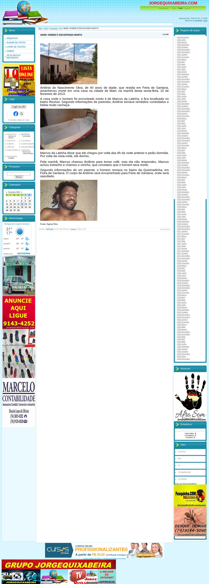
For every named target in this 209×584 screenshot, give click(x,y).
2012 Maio (181, 94)
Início (174, 8)
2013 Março (182, 118)
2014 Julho (181, 158)
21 (18, 207)
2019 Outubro (182, 312)
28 (18, 210)
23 (26, 207)
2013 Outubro (182, 135)
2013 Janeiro (182, 113)
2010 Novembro (183, 50)
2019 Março (182, 295)
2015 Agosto (182, 189)
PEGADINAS (12, 156)
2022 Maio (181, 337)
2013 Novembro (183, 138)
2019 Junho (181, 302)
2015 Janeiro (182, 172)
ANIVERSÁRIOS (27, 147)
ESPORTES (11, 134)
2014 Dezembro (183, 170)
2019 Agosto (182, 307)
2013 (46, 28)
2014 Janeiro (182, 143)
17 (30, 204)
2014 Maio (181, 153)
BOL (180, 458)
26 (11, 210)
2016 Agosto (182, 219)
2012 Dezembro (183, 111)
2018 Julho (181, 275)
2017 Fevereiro (183, 234)
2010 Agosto (182, 42)
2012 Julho (181, 99)
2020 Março (182, 324)
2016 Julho (181, 216)
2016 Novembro (183, 226)
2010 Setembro (183, 45)
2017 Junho (181, 243)
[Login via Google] (21, 113)
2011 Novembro (183, 79)
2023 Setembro (183, 347)
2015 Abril (181, 180)
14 (18, 204)
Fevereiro (54, 28)
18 (7, 207)
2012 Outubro (182, 106)
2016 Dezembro (183, 229)
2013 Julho (181, 128)
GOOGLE (182, 452)
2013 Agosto (182, 131)
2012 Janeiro (182, 84)
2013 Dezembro (183, 140)
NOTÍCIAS (25, 134)
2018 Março (182, 266)
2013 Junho (181, 126)
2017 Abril (181, 239)
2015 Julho (181, 187)
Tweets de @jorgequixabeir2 (185, 484)
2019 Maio (181, 300)
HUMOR (10, 144)
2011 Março (181, 59)
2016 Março (182, 207)
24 (30, 207)
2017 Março (182, 236)
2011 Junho (181, 67)
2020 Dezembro (183, 332)
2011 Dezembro (183, 81)
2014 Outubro (182, 165)
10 (30, 201)
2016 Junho (181, 214)
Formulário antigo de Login (18, 120)
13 (15, 204)
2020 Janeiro (182, 320)
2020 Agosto (182, 329)
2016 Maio (181, 212)
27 (15, 210)
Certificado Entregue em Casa (114, 558)
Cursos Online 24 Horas (92, 558)
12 (11, 204)
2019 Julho (181, 305)
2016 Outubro (182, 224)
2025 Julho (181, 356)
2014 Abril (181, 150)
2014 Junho (181, 155)
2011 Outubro (182, 77)
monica (73, 229)
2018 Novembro (183, 285)
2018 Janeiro (182, 261)
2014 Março (182, 148)
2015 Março (182, 177)
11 (7, 204)
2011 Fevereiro (183, 57)
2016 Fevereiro (183, 204)
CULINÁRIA (26, 141)
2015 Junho (181, 185)
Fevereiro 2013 (14, 192)
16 (26, 204)
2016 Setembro (183, 221)
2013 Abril (181, 121)
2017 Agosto (182, 248)
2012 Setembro (183, 104)
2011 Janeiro (182, 54)
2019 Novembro (183, 315)
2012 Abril (181, 91)
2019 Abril (181, 297)
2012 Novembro (183, 108)
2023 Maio (181, 342)
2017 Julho (181, 246)
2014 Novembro (183, 167)
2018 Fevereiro (183, 263)
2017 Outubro (182, 253)
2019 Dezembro (183, 317)
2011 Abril (181, 62)
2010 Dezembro (183, 52)
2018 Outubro (182, 283)
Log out (187, 8)
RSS (205, 21)
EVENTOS (11, 141)
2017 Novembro (183, 256)
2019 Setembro (183, 310)
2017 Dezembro (183, 258)
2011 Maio (181, 64)
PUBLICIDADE (12, 150)
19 (11, 207)
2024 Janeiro (182, 349)
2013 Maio (181, 123)
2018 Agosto (182, 278)
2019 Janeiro (182, 290)
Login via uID (19, 107)
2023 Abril (181, 339)
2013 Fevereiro (183, 116)
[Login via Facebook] (15, 113)
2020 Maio (181, 327)
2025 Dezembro (183, 359)
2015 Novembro (183, 197)
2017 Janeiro (182, 231)
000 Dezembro (183, 37)
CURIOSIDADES (28, 144)
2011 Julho (181, 69)
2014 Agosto (182, 160)
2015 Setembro (183, 192)
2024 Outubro (182, 351)
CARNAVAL (25, 150)
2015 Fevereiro (183, 175)
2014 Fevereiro (183, 145)
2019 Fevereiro (183, 293)
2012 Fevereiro (183, 86)
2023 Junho (181, 344)
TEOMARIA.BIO (184, 472)
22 (22, 207)
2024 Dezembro (183, 354)
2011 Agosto (182, 72)
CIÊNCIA (10, 147)
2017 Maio (181, 241)
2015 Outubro (182, 194)
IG (179, 465)
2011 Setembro (183, 74)
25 (7, 210)
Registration (163, 8)
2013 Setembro (183, 133)
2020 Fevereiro (183, 322)
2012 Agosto (182, 101)
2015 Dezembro (183, 199)
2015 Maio (181, 182)
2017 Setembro (183, 251)
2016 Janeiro (182, 202)
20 (15, 207)
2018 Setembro (183, 280)
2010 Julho (181, 40)
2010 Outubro (182, 47)
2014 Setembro (183, 162)
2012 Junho (181, 96)
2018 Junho (181, 273)
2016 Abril (181, 209)
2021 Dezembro (183, 334)
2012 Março (182, 89)
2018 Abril (181, 268)
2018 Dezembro (183, 288)
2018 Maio (181, 270)
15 (22, 204)
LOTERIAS (182, 479)
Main (40, 28)
